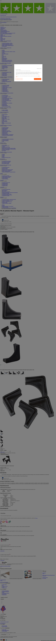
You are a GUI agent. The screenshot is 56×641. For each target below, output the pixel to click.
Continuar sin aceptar (39, 68)
